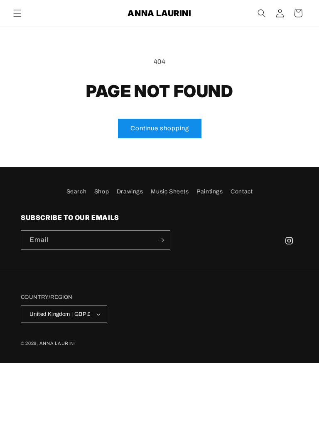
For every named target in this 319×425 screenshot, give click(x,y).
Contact (242, 191)
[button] (17, 13)
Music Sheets (170, 191)
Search (76, 191)
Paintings (209, 191)
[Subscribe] (161, 240)
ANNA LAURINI (57, 343)
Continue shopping (159, 128)
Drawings (130, 191)
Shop (101, 191)
